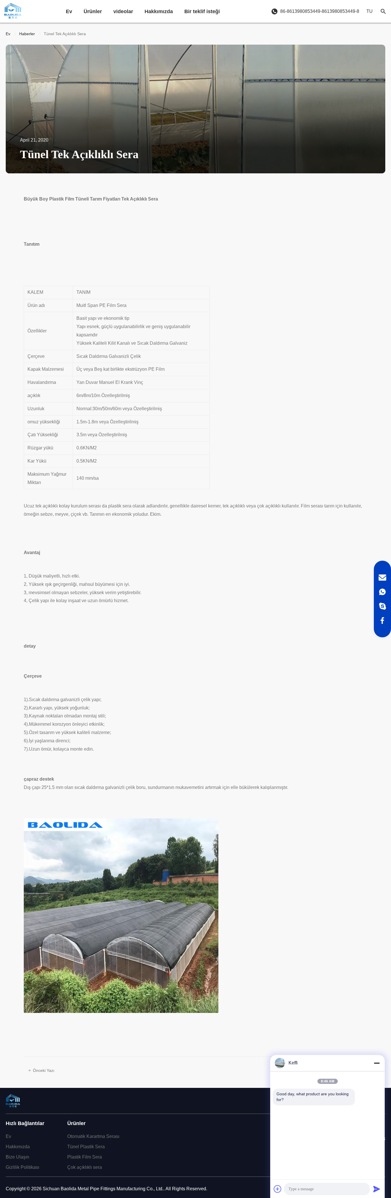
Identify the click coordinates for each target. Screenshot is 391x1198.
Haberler (27, 33)
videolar (123, 11)
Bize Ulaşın (17, 1157)
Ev (69, 11)
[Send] (376, 1189)
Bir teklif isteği (202, 11)
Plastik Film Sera (84, 1157)
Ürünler (93, 11)
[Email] (382, 577)
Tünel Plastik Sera (86, 1146)
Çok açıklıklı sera (84, 1167)
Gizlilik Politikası (22, 1167)
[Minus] (376, 1063)
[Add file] (278, 1189)
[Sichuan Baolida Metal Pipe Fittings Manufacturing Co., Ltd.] (12, 11)
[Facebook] (382, 620)
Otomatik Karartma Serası (93, 1136)
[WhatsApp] (382, 592)
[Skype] (382, 606)
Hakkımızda (159, 11)
